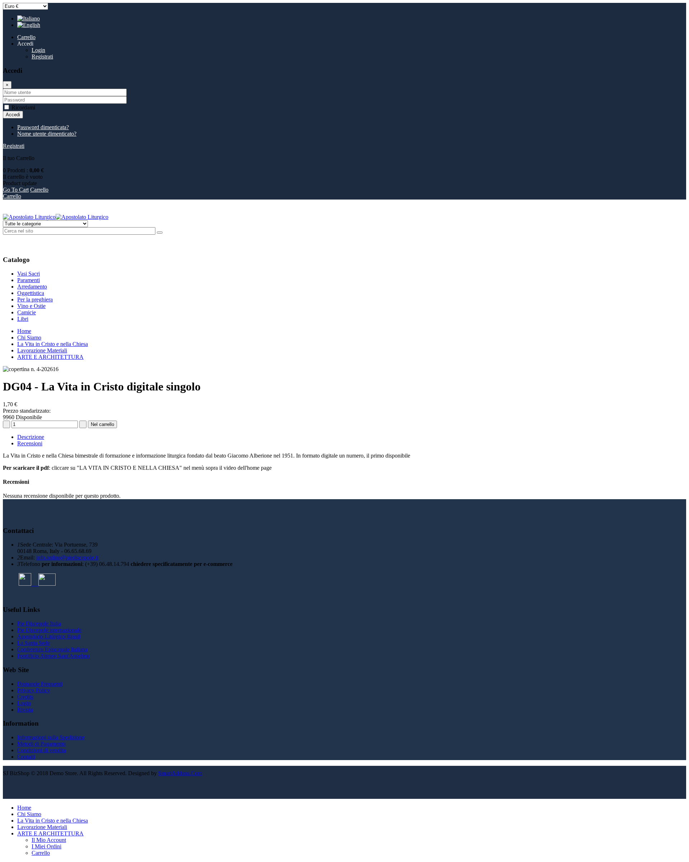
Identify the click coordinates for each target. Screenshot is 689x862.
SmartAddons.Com (180, 773)
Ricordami (23, 107)
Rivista (25, 710)
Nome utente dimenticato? (46, 134)
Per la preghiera (35, 299)
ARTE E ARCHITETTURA (50, 357)
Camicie (26, 312)
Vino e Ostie (31, 306)
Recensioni (29, 443)
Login (38, 50)
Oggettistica (30, 293)
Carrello (12, 196)
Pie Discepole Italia (39, 623)
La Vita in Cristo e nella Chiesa (52, 344)
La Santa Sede (33, 643)
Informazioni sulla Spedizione (51, 737)
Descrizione (30, 437)
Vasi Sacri (28, 274)
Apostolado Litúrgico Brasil (48, 636)
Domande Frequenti (39, 684)
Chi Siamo (29, 337)
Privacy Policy (33, 690)
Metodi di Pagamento (41, 744)
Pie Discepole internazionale (49, 630)
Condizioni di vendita (41, 750)
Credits (25, 697)
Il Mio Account (49, 840)
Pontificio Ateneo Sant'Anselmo (53, 656)
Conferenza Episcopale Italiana (52, 649)
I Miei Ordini (46, 846)
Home (24, 331)
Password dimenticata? (43, 127)
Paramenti (28, 280)
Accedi (13, 114)
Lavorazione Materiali (42, 350)
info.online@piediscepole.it (67, 557)
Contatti (26, 757)
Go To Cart (16, 190)
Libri (22, 319)
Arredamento (32, 287)
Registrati (42, 56)
